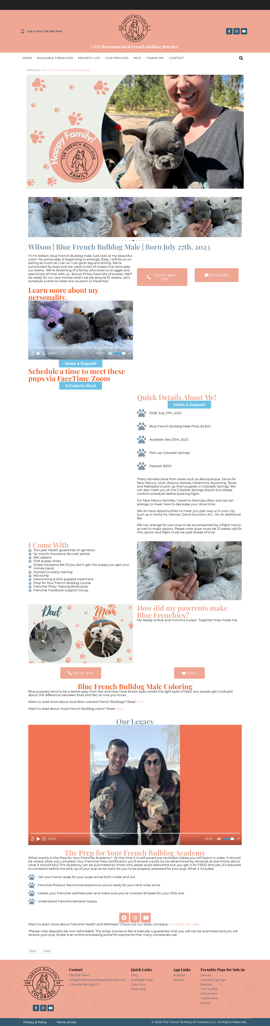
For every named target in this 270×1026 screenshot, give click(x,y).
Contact (176, 58)
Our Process (116, 58)
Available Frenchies (55, 58)
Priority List (89, 58)
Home (27, 58)
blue (33, 951)
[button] (32, 217)
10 (32, 353)
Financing (155, 58)
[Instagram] (236, 31)
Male (47, 951)
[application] (80, 330)
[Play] (38, 353)
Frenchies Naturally (184, 924)
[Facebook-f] (229, 31)
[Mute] (110, 353)
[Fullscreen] (129, 353)
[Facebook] (124, 918)
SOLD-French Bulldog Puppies (69, 70)
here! (140, 702)
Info (137, 58)
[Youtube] (244, 31)
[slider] (120, 353)
